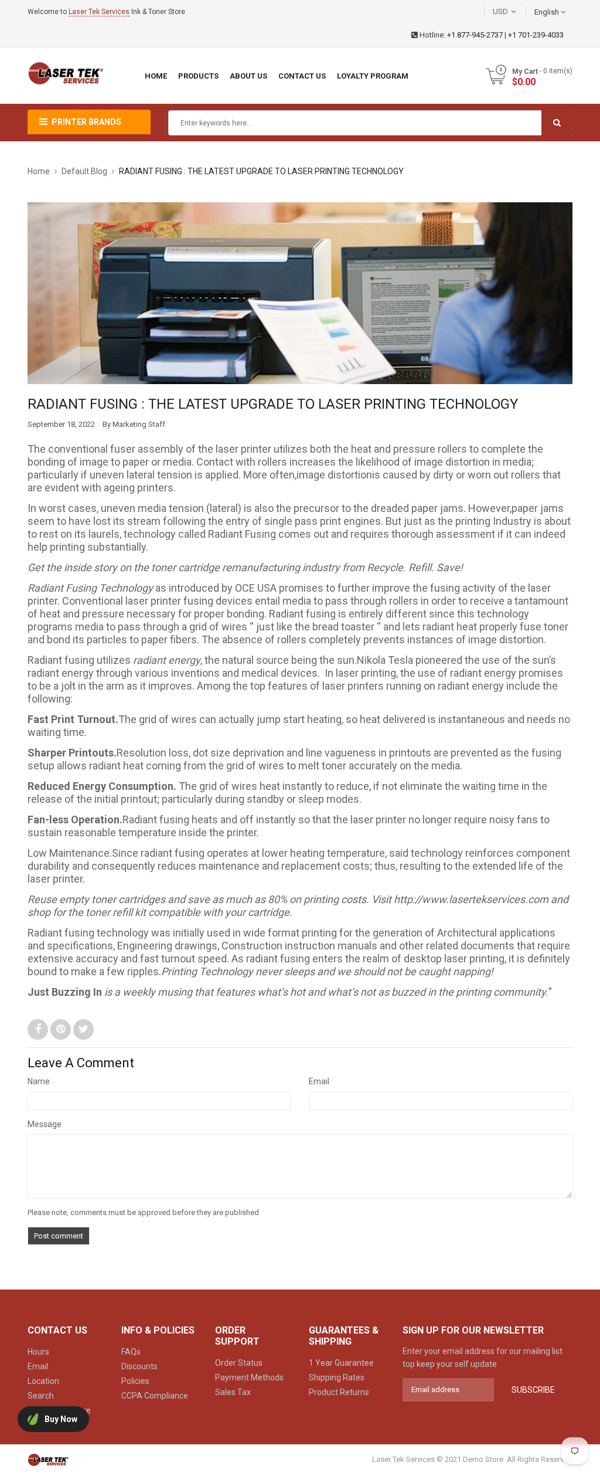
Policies (135, 1381)
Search (41, 1395)
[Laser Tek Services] (48, 1459)
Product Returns (339, 1392)
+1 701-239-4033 (536, 34)
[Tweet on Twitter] (83, 1029)
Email (319, 1081)
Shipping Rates (336, 1377)
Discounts (139, 1366)
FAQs (131, 1351)
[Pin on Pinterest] (61, 1029)
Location (43, 1381)
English (547, 12)
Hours (38, 1351)
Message (45, 1124)
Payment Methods (249, 1377)
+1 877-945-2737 (475, 34)
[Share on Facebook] (39, 1029)
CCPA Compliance (154, 1395)
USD (518, 11)
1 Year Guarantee (341, 1363)
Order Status (238, 1363)
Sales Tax (233, 1392)
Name (39, 1081)
